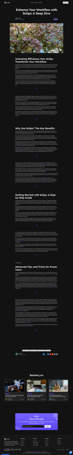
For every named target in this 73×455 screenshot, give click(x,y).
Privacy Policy (48, 453)
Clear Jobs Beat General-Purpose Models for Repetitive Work (35, 395)
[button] (65, 3)
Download (35, 440)
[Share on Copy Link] (57, 354)
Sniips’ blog (44, 164)
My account (60, 443)
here (22, 246)
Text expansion (36, 442)
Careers (46, 445)
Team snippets (35, 445)
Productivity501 (22, 148)
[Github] (20, 449)
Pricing (22, 443)
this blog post (21, 240)
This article (47, 173)
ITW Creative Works (36, 451)
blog (24, 251)
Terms (58, 449)
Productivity (8, 393)
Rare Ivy (19, 18)
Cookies (67, 449)
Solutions (22, 440)
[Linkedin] (19, 449)
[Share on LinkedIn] (48, 354)
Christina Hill (10, 398)
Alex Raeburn (32, 398)
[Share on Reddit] (52, 354)
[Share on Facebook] (44, 354)
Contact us (23, 445)
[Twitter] (15, 449)
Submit (48, 426)
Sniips (46, 113)
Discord (46, 443)
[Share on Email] (55, 354)
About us (22, 442)
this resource (28, 322)
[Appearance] (12, 449)
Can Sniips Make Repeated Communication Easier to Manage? (57, 395)
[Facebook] (16, 449)
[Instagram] (17, 449)
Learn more (44, 168)
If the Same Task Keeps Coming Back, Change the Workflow (15, 395)
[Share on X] (46, 354)
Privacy (62, 449)
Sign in (59, 442)
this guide (42, 181)
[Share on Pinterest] (50, 354)
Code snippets (35, 443)
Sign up (59, 440)
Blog (46, 442)
